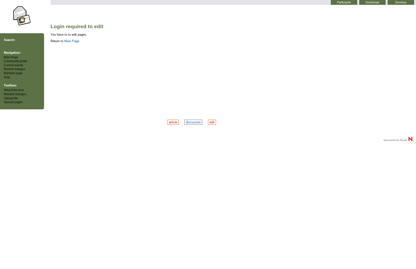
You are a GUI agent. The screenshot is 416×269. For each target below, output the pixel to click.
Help (7, 77)
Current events (13, 65)
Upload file (11, 98)
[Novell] (410, 140)
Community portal (15, 61)
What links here (14, 90)
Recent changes (14, 69)
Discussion (193, 122)
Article (173, 122)
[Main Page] (22, 15)
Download (372, 2)
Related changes (15, 94)
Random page (13, 73)
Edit (211, 122)
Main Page (11, 57)
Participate (344, 2)
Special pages (13, 102)
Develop (400, 2)
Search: (9, 40)
